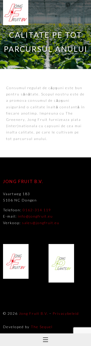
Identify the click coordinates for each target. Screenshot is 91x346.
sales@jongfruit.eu (40, 223)
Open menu (45, 340)
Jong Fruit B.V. (33, 313)
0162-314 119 (37, 210)
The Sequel (42, 327)
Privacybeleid (66, 313)
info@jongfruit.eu (35, 216)
